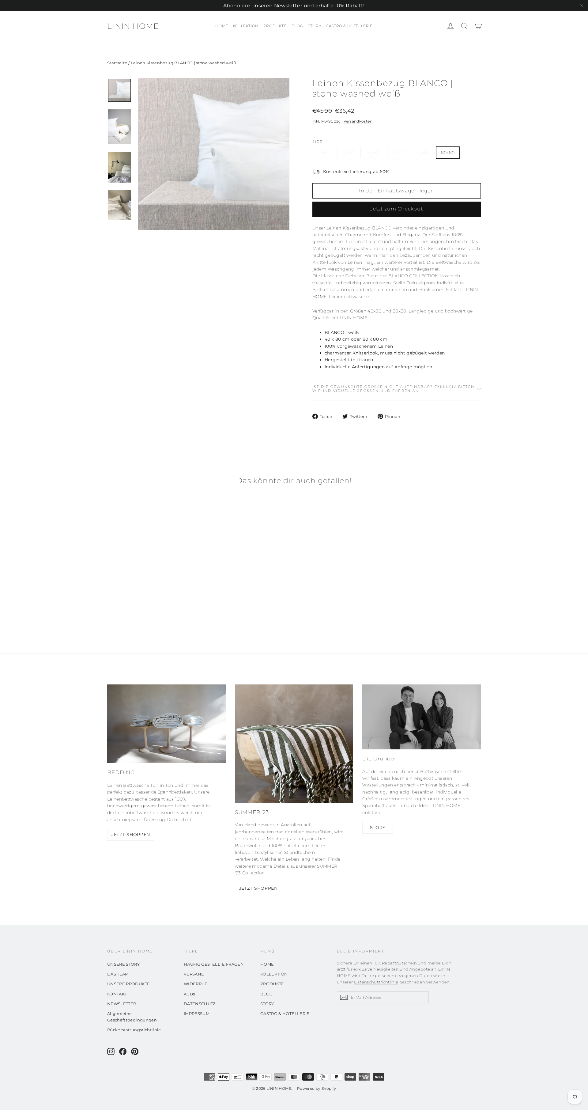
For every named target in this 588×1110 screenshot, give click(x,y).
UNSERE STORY (123, 964)
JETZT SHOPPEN (130, 834)
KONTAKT (117, 993)
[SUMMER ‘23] (294, 743)
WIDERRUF (195, 983)
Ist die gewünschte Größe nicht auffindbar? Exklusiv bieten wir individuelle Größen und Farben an (393, 389)
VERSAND (194, 974)
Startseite (117, 62)
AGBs (189, 993)
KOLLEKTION (245, 26)
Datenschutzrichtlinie (376, 981)
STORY (314, 26)
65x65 (423, 152)
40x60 (323, 152)
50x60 (374, 152)
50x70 (398, 152)
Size (317, 142)
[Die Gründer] (421, 716)
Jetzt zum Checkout (396, 209)
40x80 (349, 152)
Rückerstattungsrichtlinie (134, 1029)
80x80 (448, 152)
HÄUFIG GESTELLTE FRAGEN (214, 964)
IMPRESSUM (196, 1013)
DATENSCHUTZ (200, 1003)
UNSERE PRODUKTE (128, 983)
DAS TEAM (118, 974)
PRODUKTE (275, 26)
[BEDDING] (166, 723)
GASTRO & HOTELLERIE (349, 26)
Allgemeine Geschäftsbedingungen (132, 1016)
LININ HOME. (134, 26)
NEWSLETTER (121, 1003)
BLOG (297, 26)
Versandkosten (358, 121)
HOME (221, 26)
